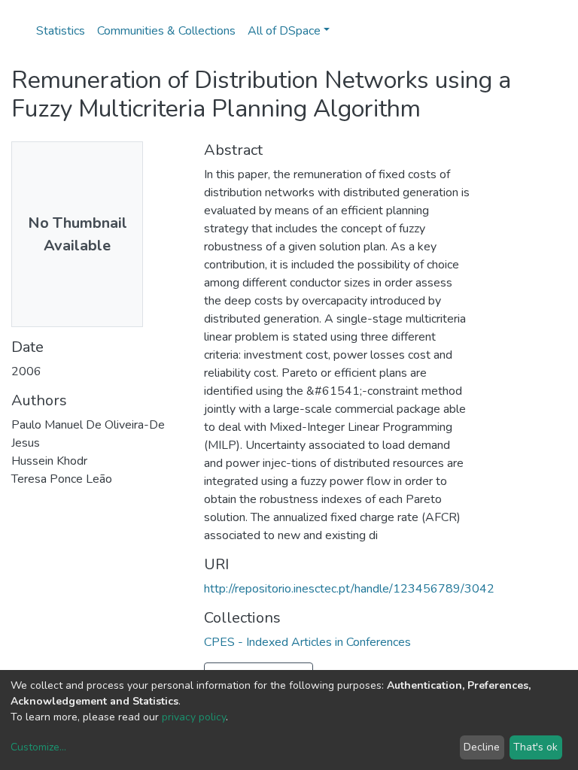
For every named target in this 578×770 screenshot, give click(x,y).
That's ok (535, 747)
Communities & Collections (166, 31)
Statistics (60, 31)
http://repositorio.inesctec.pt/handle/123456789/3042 (349, 589)
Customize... (38, 747)
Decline (482, 747)
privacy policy (194, 717)
